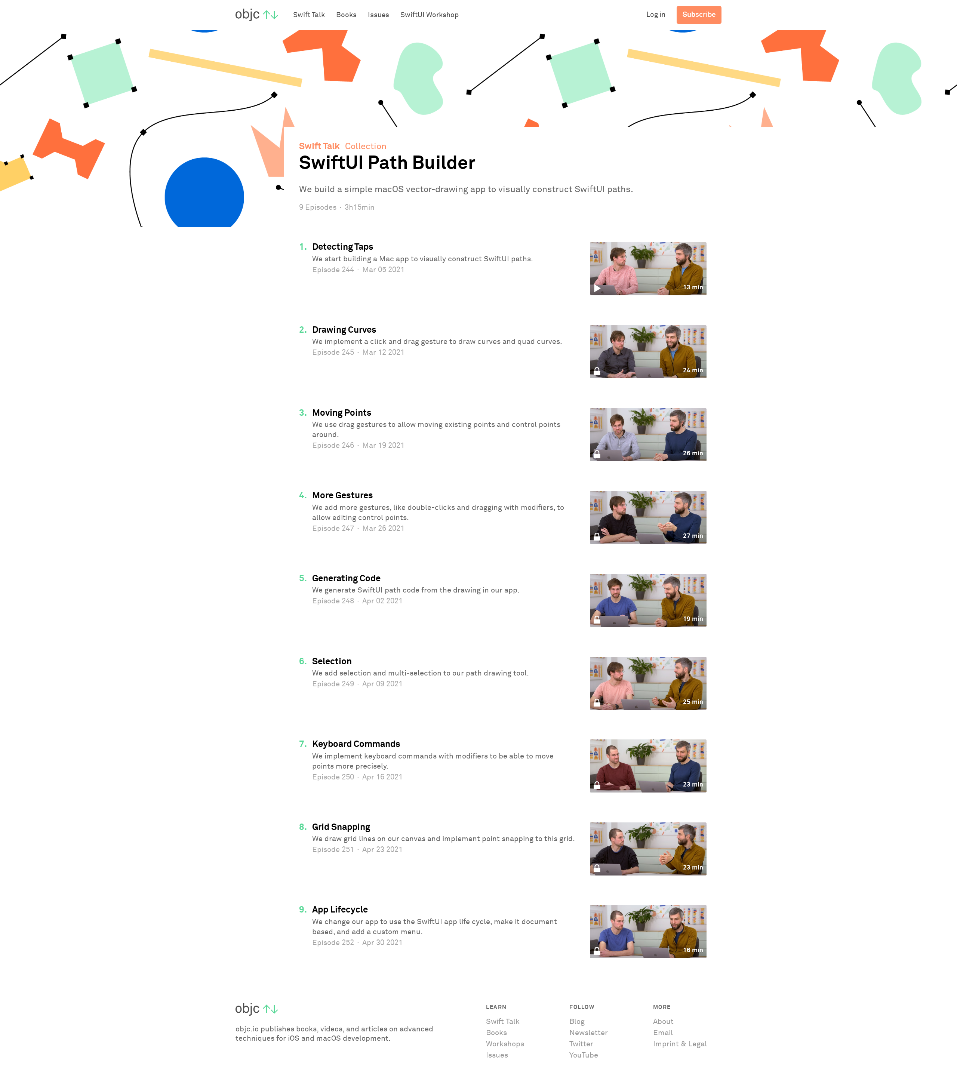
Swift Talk (319, 146)
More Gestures (342, 495)
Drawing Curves (344, 330)
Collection (366, 146)
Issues (497, 1055)
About (663, 1021)
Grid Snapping (341, 827)
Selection (332, 661)
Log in (655, 14)
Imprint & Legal (680, 1044)
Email (663, 1033)
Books (496, 1033)
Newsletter (588, 1033)
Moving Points (342, 413)
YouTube (583, 1055)
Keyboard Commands (356, 744)
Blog (577, 1021)
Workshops (505, 1044)
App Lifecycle (340, 909)
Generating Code (346, 578)
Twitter (581, 1044)
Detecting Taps (342, 247)
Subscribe (699, 14)
